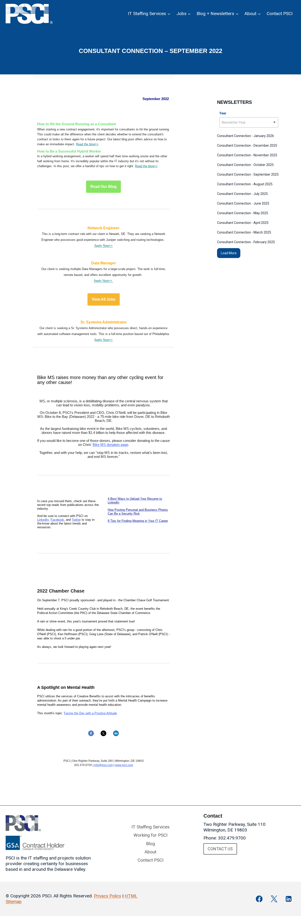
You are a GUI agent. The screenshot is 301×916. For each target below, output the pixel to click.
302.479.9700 (232, 838)
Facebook (57, 519)
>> (97, 144)
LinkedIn (43, 519)
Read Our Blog (103, 187)
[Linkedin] (288, 899)
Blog (150, 843)
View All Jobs (103, 299)
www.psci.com (124, 765)
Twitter (76, 519)
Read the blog (85, 144)
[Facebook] (259, 899)
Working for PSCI (150, 835)
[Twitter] (274, 899)
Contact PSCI (280, 13)
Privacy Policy (107, 896)
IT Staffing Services (150, 827)
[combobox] (248, 122)
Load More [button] (229, 253)
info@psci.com (103, 765)
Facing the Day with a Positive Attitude (90, 713)
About (150, 852)
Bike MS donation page (110, 445)
